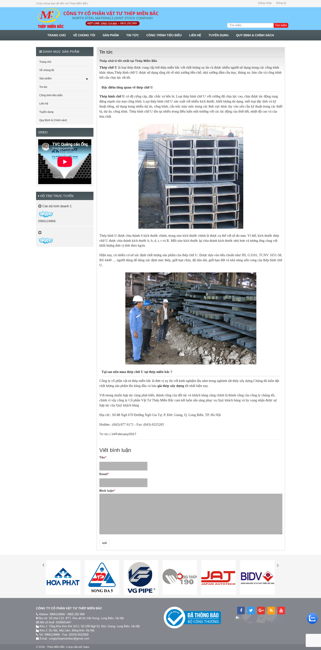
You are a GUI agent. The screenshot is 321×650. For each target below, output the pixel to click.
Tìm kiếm (281, 25)
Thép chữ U (108, 67)
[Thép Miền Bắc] (98, 18)
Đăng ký (281, 3)
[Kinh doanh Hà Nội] (38, 213)
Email (104, 474)
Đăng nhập (265, 3)
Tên (102, 457)
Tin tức (104, 434)
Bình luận (107, 490)
